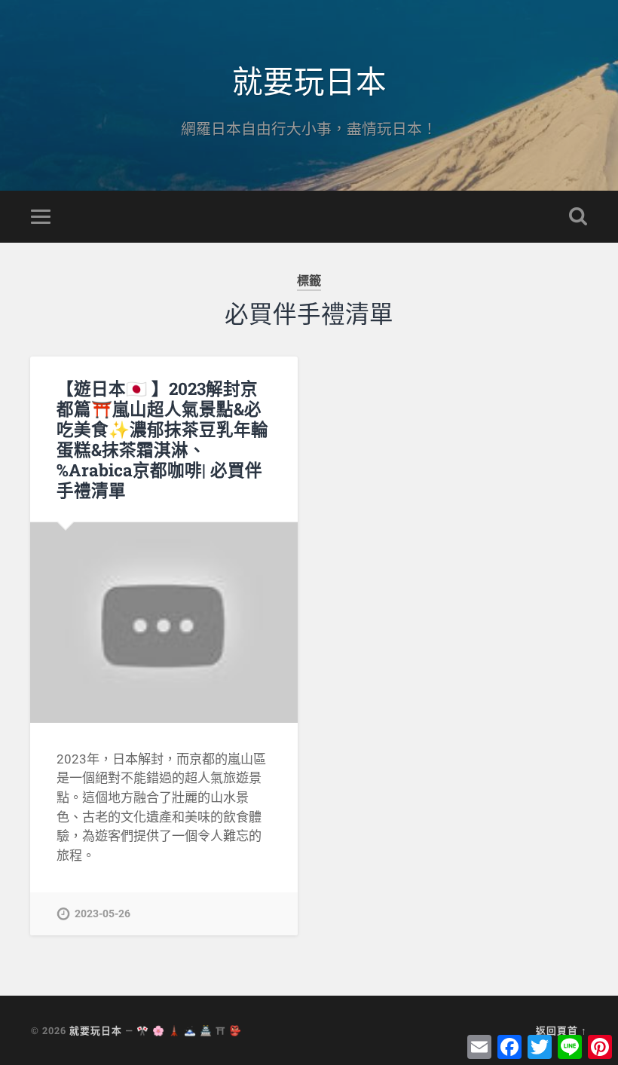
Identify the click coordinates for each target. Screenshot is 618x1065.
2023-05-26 (102, 913)
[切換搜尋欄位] (578, 216)
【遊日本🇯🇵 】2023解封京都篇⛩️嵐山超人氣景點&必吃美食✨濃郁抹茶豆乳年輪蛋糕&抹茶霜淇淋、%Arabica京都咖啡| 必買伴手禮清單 (162, 439)
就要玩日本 (309, 79)
